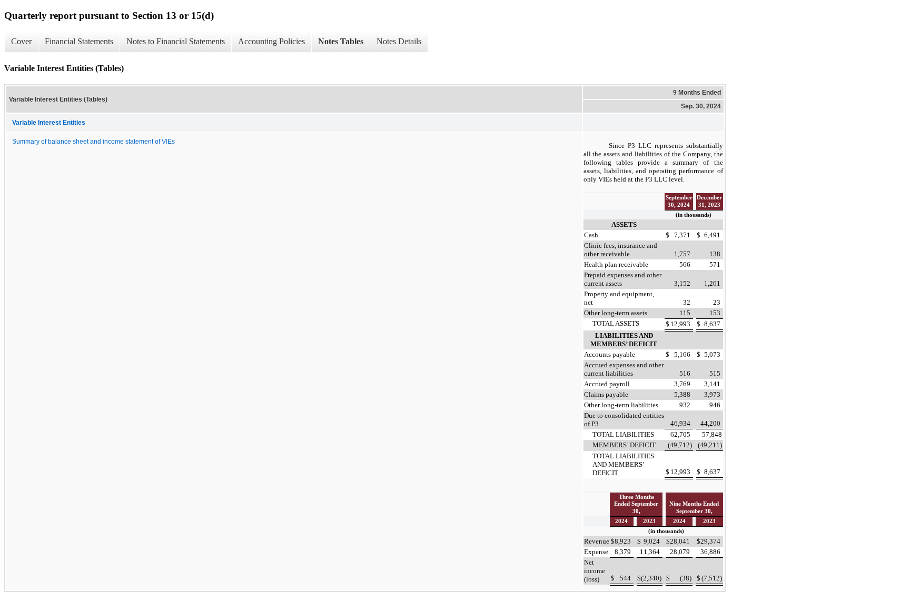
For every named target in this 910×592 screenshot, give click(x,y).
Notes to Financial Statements (175, 41)
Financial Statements (79, 41)
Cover (21, 41)
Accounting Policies (271, 41)
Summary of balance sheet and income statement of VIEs (93, 141)
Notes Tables (340, 41)
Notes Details (399, 41)
